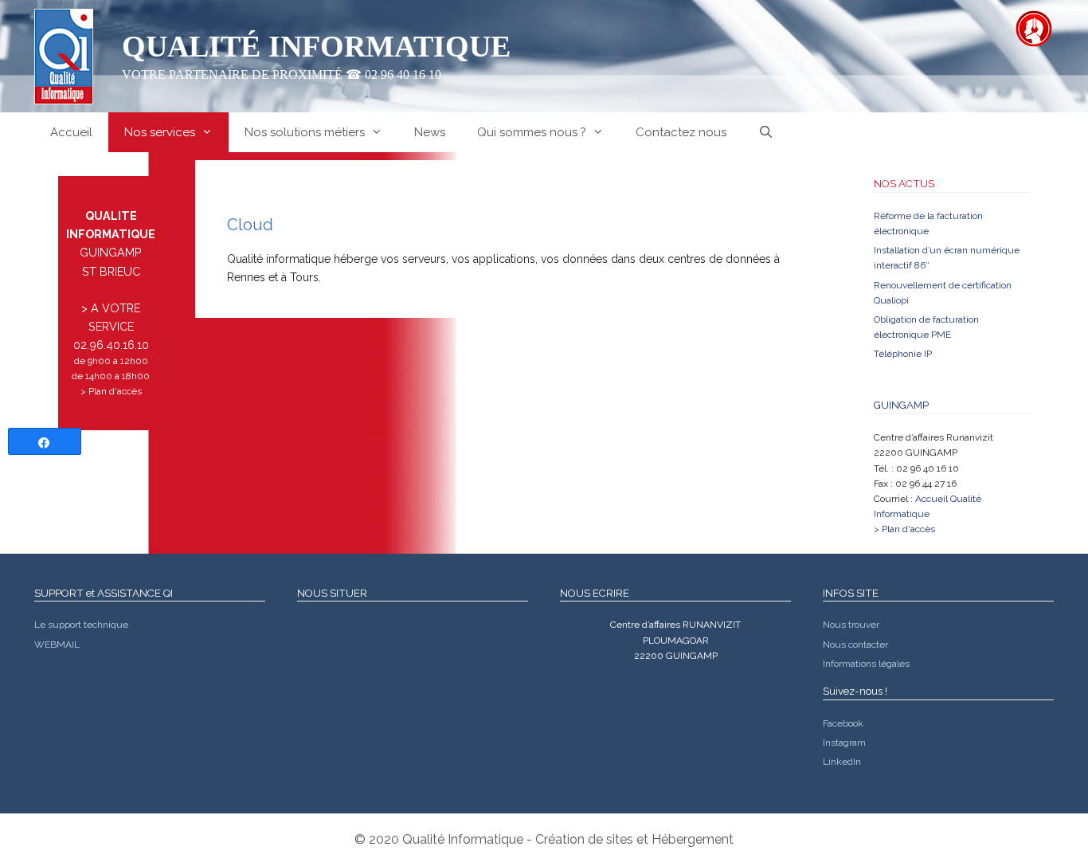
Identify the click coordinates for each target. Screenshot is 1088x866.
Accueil (71, 132)
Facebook (843, 723)
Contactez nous (681, 132)
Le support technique (81, 624)
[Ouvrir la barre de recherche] (765, 132)
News (429, 132)
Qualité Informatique (316, 46)
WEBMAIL (57, 644)
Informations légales (866, 663)
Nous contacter (855, 644)
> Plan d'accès (111, 391)
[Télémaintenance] (1034, 29)
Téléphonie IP (903, 353)
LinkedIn (842, 761)
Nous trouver (851, 624)
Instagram (844, 742)
